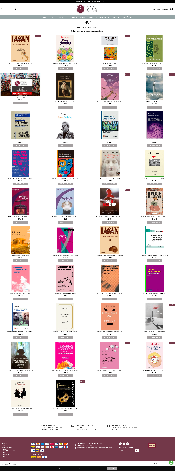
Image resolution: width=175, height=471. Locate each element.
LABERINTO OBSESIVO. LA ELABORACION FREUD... (65, 178)
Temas (51, 17)
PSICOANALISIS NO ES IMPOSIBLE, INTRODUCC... (110, 332)
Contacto (74, 17)
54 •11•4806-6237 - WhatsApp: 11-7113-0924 (90, 443)
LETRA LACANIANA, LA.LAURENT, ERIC (154, 332)
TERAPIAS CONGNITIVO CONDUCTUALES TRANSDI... (65, 370)
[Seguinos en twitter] (127, 443)
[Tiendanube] (10, 464)
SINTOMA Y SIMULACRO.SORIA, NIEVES (20, 293)
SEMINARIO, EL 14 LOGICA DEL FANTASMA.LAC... (110, 255)
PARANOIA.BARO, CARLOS (110, 63)
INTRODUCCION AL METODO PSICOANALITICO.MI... (154, 63)
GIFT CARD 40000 (20, 97)
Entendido (112, 468)
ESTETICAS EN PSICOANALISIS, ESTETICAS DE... (154, 140)
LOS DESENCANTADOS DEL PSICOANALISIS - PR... (65, 408)
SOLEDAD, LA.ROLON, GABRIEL (154, 101)
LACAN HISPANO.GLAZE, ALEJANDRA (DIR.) (154, 178)
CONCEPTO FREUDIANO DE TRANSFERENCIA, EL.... (20, 332)
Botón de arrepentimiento (166, 464)
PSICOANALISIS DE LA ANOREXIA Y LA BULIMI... (109, 293)
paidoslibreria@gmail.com (84, 445)
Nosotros (44, 17)
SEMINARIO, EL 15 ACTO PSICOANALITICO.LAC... (20, 63)
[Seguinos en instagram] (120, 443)
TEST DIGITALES (116, 17)
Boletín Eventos (104, 17)
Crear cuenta (156, 9)
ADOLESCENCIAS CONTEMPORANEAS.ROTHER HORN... (109, 140)
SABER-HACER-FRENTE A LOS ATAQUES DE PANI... (21, 370)
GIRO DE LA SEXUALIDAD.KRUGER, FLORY (20, 408)
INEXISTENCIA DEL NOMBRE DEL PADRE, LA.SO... (20, 178)
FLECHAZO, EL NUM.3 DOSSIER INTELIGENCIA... (109, 101)
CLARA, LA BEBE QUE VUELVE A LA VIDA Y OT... (154, 370)
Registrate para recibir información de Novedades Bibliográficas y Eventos (87, 1)
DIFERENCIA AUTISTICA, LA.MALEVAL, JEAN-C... (65, 332)
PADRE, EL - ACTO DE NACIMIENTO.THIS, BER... (20, 140)
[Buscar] (16, 9)
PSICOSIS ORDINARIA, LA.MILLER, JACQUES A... (20, 216)
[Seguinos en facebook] (124, 443)
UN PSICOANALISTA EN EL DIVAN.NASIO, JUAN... (65, 255)
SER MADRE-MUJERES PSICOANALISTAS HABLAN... (109, 216)
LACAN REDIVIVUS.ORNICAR (65, 140)
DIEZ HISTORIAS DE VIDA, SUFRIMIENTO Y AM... (65, 63)
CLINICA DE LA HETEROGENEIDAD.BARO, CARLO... (154, 293)
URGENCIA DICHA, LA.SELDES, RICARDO (109, 178)
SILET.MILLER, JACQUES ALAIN (20, 255)
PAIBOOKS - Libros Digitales (88, 17)
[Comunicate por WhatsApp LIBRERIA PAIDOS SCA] (171, 462)
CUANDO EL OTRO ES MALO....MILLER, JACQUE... (65, 216)
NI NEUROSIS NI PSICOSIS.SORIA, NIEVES (65, 293)
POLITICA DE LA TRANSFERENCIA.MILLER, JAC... (65, 101)
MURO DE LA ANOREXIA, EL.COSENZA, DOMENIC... (154, 216)
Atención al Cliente (62, 17)
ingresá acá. (154, 464)
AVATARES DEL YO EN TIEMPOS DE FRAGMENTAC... (154, 255)
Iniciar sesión (165, 9)
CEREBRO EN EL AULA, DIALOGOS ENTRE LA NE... (110, 370)
